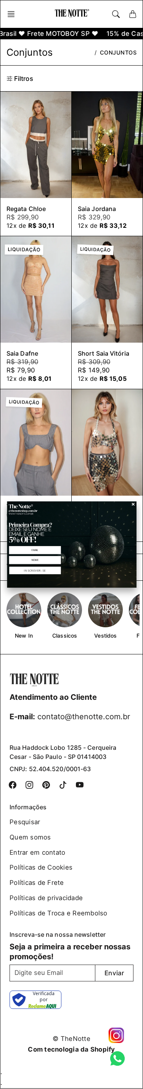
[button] (34, 570)
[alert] (71, 545)
